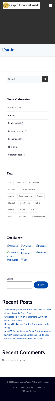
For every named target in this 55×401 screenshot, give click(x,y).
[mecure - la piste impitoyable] (13, 256)
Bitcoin (11, 115)
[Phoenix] (42, 246)
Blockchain (13, 123)
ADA (10, 182)
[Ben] (27, 260)
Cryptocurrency (15, 131)
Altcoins (12, 107)
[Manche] (42, 252)
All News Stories (29, 391)
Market (11, 210)
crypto (11, 196)
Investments (25, 203)
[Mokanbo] (13, 246)
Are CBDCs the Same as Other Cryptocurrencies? (28, 331)
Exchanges (13, 139)
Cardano (12, 189)
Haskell (11, 203)
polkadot (23, 217)
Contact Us (40, 387)
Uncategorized (15, 154)
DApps (40, 196)
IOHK (37, 203)
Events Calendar (26, 387)
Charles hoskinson (29, 189)
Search (10, 279)
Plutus (10, 217)
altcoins (20, 182)
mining (22, 210)
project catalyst (38, 217)
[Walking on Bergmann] (27, 249)
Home (14, 387)
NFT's (11, 147)
